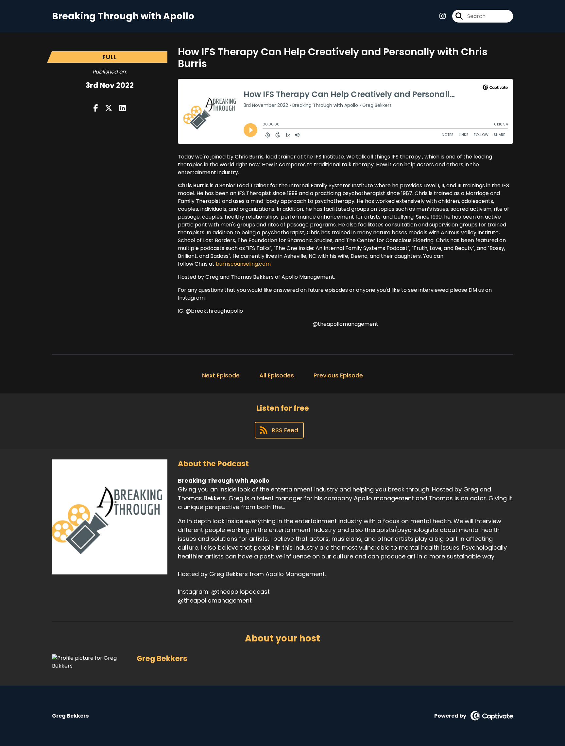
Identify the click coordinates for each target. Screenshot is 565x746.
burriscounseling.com (243, 264)
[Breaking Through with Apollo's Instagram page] (442, 16)
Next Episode (221, 375)
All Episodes (276, 375)
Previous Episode (338, 375)
